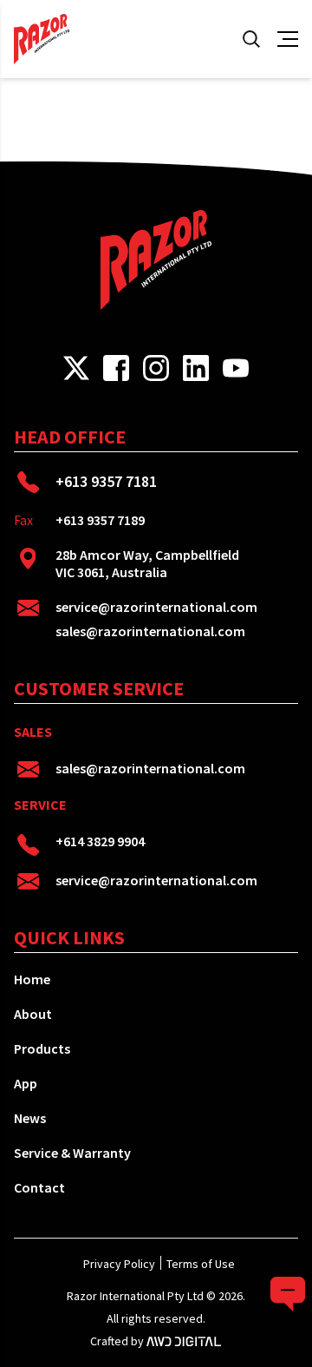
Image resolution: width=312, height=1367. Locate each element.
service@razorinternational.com (156, 606)
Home (32, 979)
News (30, 1118)
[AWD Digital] (183, 1341)
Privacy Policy (119, 1264)
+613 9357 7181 (106, 481)
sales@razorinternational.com (150, 631)
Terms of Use (200, 1264)
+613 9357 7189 (100, 520)
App (25, 1083)
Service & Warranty (72, 1152)
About (33, 1013)
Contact (39, 1187)
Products (42, 1048)
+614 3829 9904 (100, 841)
